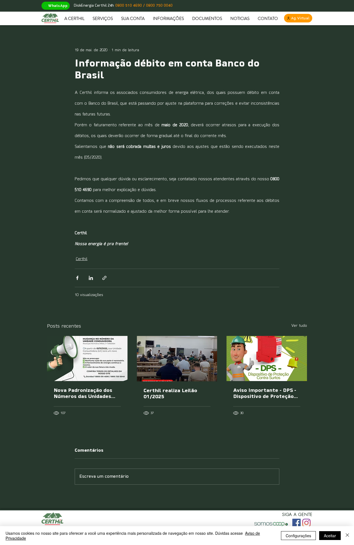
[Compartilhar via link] (104, 278)
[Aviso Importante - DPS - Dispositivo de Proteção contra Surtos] (267, 358)
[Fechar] (347, 536)
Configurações (298, 535)
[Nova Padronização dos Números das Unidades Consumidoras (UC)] (87, 358)
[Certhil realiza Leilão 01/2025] (177, 358)
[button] (74, 18)
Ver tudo (299, 326)
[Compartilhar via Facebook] (77, 278)
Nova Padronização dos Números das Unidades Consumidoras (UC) (83, 394)
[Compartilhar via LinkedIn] (90, 278)
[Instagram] (306, 523)
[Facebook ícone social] (296, 523)
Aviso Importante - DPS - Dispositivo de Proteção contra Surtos (264, 394)
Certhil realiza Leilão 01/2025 (170, 394)
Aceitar (330, 535)
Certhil (81, 259)
